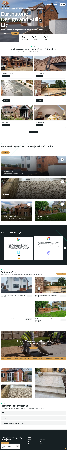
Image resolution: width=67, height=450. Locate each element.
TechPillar (24, 447)
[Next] (65, 248)
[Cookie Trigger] (65, 448)
